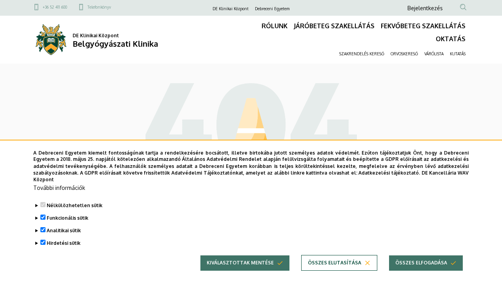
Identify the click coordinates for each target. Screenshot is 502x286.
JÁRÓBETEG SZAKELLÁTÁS (334, 26)
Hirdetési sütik (63, 243)
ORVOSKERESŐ (404, 53)
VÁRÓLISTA (434, 53)
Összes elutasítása (334, 263)
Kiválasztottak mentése (240, 263)
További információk (59, 187)
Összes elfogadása (421, 263)
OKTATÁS (451, 39)
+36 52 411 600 (55, 7)
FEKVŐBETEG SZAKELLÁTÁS (423, 26)
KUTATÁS (458, 53)
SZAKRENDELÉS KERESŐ (361, 53)
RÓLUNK (274, 26)
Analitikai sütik (64, 230)
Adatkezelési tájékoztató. (389, 172)
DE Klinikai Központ (231, 8)
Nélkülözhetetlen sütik (74, 205)
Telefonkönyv (99, 7)
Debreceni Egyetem (272, 8)
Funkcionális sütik (67, 218)
